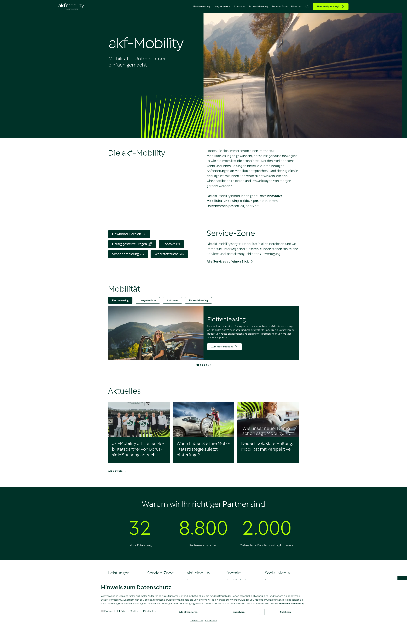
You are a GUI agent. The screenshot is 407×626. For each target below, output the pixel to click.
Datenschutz (196, 620)
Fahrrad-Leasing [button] (258, 6)
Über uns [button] (296, 6)
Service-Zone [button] (279, 6)
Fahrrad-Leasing (198, 300)
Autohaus (239, 6)
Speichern (239, 611)
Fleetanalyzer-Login (328, 6)
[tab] (120, 300)
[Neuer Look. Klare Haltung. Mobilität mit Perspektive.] (268, 419)
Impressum (211, 620)
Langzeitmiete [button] (222, 6)
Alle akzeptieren (188, 611)
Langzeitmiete (148, 300)
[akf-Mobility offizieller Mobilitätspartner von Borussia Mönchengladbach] (139, 419)
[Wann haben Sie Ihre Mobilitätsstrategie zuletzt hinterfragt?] (203, 419)
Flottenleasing (120, 300)
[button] (198, 365)
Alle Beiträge (115, 470)
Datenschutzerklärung (291, 603)
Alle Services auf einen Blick (228, 261)
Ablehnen (285, 611)
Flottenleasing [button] (201, 6)
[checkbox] (102, 611)
